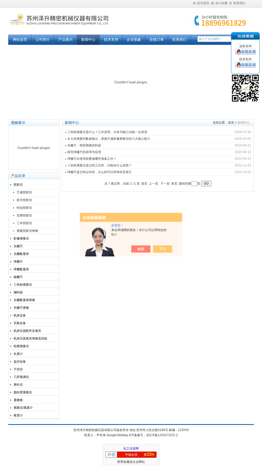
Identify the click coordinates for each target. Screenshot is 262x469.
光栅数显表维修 (24, 300)
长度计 (18, 354)
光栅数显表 (21, 254)
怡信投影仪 (24, 207)
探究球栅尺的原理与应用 (84, 152)
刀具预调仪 (21, 377)
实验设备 (20, 323)
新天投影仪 (24, 200)
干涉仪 (18, 369)
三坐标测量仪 (23, 284)
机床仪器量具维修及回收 (30, 338)
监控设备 (20, 361)
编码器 (18, 292)
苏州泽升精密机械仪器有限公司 (72, 24)
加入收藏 (221, 3)
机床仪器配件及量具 (27, 331)
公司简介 (43, 40)
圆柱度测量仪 (23, 392)
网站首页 (20, 40)
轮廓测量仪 (21, 346)
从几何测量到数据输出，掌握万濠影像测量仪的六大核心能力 (108, 139)
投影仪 (18, 184)
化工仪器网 (131, 448)
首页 (231, 122)
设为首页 (203, 3)
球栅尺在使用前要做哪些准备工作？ (91, 159)
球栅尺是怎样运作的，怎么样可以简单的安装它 (99, 172)
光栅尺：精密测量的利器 (84, 145)
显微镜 (18, 400)
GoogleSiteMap (117, 435)
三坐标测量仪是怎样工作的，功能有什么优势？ (99, 165)
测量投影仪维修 (27, 231)
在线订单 (156, 40)
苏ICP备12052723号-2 (162, 435)
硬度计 (18, 415)
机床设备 (20, 315)
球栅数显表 (21, 269)
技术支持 (111, 40)
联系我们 (239, 3)
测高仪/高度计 (23, 408)
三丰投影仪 (24, 223)
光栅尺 (18, 246)
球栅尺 (18, 261)
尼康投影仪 (24, 215)
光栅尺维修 (21, 308)
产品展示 (65, 40)
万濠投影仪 (24, 192)
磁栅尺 (18, 277)
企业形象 (134, 40)
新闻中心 (88, 40)
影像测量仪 (21, 238)
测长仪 (18, 384)
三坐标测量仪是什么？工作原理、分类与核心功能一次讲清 (107, 132)
